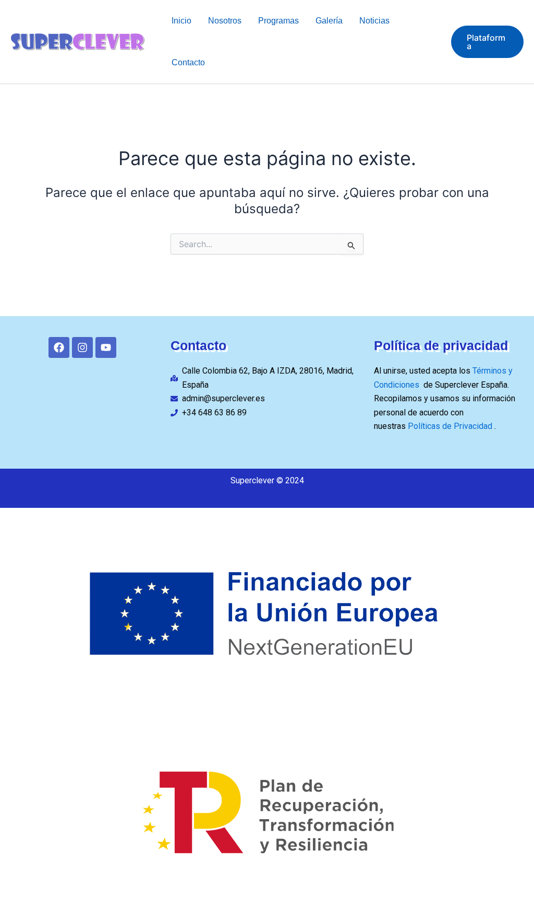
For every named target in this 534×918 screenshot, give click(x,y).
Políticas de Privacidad (451, 426)
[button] (487, 42)
